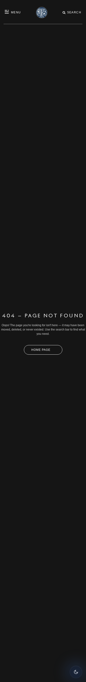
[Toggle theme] (76, 672)
